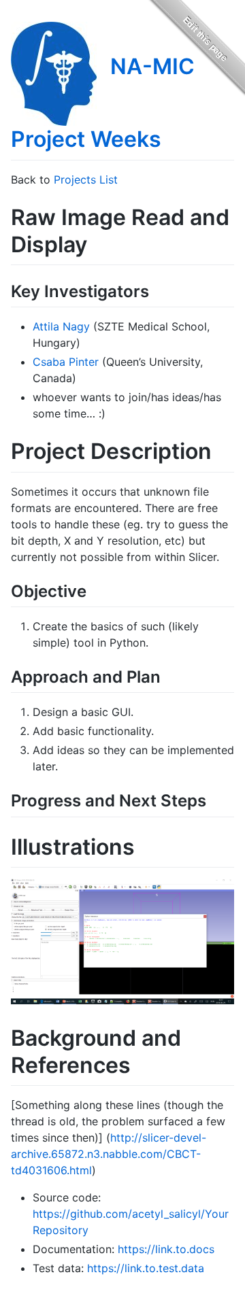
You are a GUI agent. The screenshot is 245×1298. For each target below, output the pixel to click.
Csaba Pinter (66, 362)
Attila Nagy (61, 326)
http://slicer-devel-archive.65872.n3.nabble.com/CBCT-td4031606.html (108, 1154)
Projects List (86, 179)
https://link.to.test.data (145, 1268)
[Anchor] (157, 289)
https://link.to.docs (166, 1249)
